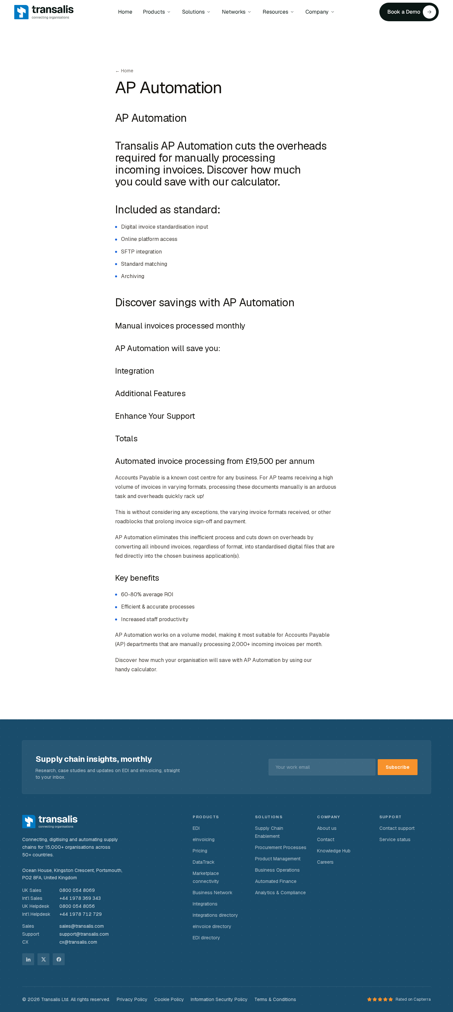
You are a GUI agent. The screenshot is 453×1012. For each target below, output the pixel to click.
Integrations (205, 904)
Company (317, 11)
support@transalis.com (84, 934)
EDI (196, 828)
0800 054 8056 (77, 906)
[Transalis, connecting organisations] (44, 12)
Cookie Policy (169, 999)
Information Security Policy (219, 999)
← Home (124, 71)
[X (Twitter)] (43, 959)
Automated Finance (275, 881)
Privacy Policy (132, 999)
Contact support (397, 828)
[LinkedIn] (28, 959)
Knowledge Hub (334, 851)
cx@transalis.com (78, 942)
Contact (325, 839)
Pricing (200, 851)
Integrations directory (215, 915)
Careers (325, 862)
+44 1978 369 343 (80, 898)
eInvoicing (204, 839)
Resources (275, 11)
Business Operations (277, 870)
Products (154, 11)
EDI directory (206, 938)
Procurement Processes (280, 847)
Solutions (193, 11)
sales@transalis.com (81, 926)
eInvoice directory (212, 926)
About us (327, 828)
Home (125, 11)
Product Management (277, 859)
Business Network (212, 893)
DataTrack (204, 862)
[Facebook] (59, 959)
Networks (233, 11)
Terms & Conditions (275, 999)
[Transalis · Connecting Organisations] (50, 821)
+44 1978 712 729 (80, 914)
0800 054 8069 (77, 890)
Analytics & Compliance (280, 893)
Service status (395, 839)
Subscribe (398, 767)
